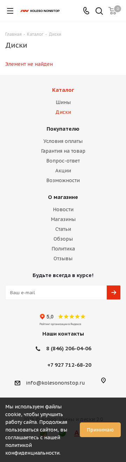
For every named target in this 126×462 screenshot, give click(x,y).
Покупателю (63, 128)
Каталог (63, 90)
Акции (63, 170)
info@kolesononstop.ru (55, 383)
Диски (63, 112)
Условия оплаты (63, 141)
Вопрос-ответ (63, 161)
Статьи (63, 229)
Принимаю (100, 430)
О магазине (63, 197)
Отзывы (63, 258)
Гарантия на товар (63, 151)
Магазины (63, 219)
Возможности (63, 180)
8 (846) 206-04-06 (68, 348)
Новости (63, 209)
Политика (63, 249)
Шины (63, 102)
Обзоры (63, 239)
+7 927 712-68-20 (69, 364)
